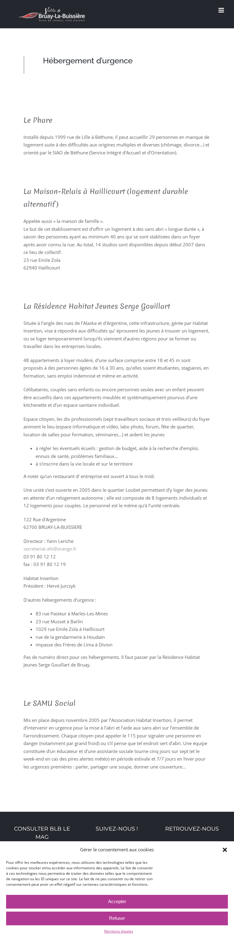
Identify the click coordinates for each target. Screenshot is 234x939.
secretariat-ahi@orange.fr (49, 549)
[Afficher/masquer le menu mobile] (221, 10)
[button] (225, 850)
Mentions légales (118, 931)
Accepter (117, 901)
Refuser (117, 918)
